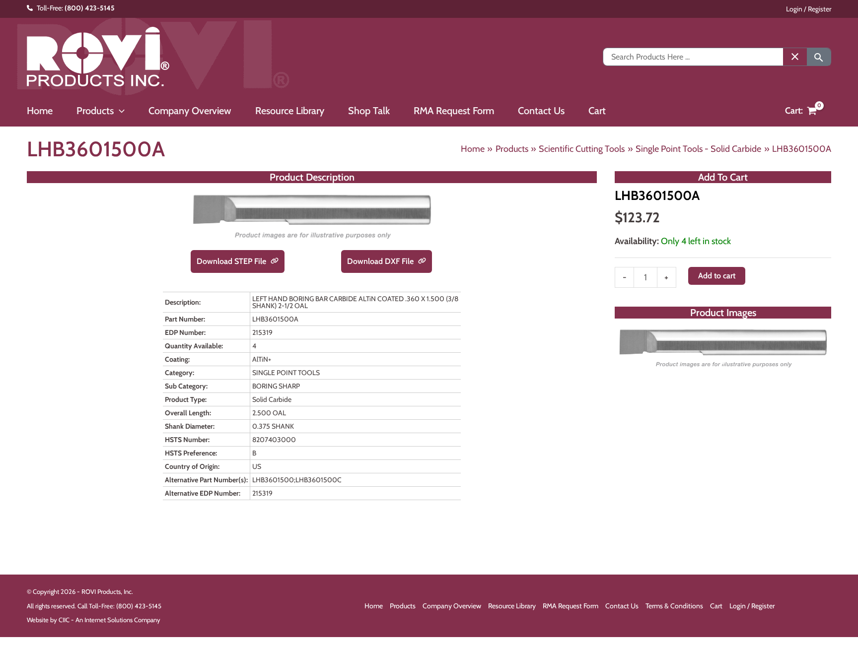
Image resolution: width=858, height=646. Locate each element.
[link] (275, 261)
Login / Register (808, 8)
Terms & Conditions (674, 605)
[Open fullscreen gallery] (821, 362)
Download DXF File (381, 261)
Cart (716, 605)
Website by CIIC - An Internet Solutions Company (93, 620)
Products (403, 605)
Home (373, 605)
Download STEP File (232, 261)
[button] (119, 111)
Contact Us (622, 605)
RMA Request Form (570, 605)
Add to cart (716, 275)
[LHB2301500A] (723, 347)
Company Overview (452, 605)
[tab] (722, 361)
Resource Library (512, 605)
